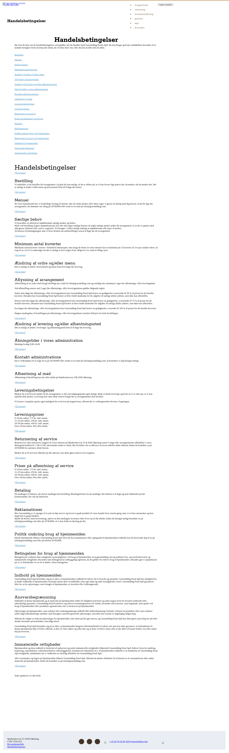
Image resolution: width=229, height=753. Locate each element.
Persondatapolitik (15, 744)
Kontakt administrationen (27, 94)
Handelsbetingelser (16, 747)
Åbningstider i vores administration (31, 89)
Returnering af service (25, 114)
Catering (140, 9)
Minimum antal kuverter (26, 69)
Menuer (18, 60)
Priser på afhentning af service (29, 118)
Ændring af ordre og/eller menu (29, 74)
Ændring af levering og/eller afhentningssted (36, 84)
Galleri (139, 18)
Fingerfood (141, 5)
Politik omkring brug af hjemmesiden (32, 133)
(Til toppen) (20, 173)
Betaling (19, 123)
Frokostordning (144, 14)
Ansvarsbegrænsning (24, 148)
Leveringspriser (22, 109)
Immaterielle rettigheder (26, 153)
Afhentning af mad (23, 99)
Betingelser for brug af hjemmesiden (32, 138)
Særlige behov (21, 64)
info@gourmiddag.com (137, 741)
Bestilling (19, 55)
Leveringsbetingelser (24, 104)
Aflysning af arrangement (27, 79)
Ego (137, 23)
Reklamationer (21, 128)
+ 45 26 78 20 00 (117, 741)
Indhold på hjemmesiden (26, 143)
